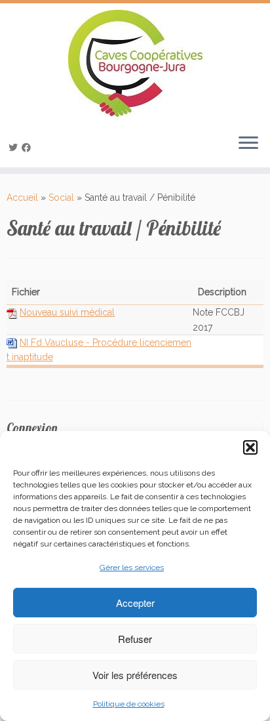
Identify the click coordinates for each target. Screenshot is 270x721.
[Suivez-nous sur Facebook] (28, 147)
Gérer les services (132, 567)
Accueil (22, 197)
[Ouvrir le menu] (248, 144)
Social (61, 197)
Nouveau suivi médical (67, 312)
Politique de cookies (128, 704)
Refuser (135, 639)
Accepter (135, 602)
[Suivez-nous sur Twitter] (15, 147)
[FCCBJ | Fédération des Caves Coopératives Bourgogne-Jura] (135, 63)
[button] (250, 447)
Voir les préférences (135, 675)
